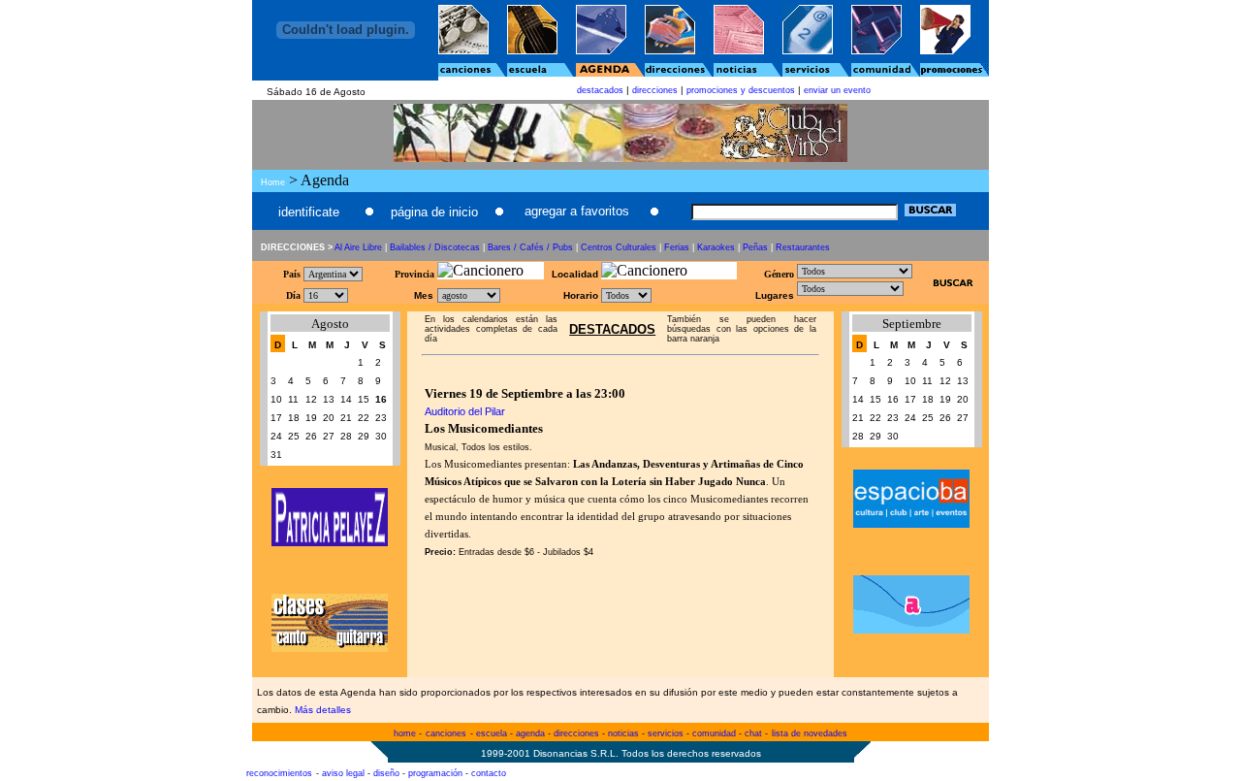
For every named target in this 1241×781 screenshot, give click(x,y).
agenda (530, 733)
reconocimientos (279, 773)
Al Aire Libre (358, 247)
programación (435, 773)
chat (753, 733)
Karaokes (716, 247)
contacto (488, 773)
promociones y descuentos (740, 90)
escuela (491, 733)
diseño (386, 773)
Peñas (755, 247)
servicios (666, 733)
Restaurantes (803, 247)
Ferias (676, 247)
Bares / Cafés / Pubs (530, 247)
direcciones (655, 90)
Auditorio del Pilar (465, 411)
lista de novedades (809, 733)
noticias (623, 733)
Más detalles (323, 709)
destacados (600, 90)
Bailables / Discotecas (435, 247)
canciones (446, 733)
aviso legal (343, 773)
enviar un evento (837, 90)
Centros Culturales (618, 247)
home (405, 733)
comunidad (714, 733)
